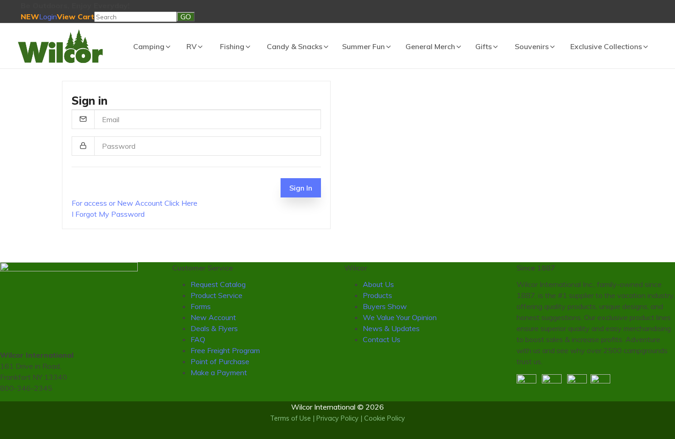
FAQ (198, 339)
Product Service (216, 295)
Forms (201, 306)
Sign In (300, 187)
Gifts (483, 46)
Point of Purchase (220, 361)
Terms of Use (290, 418)
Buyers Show (385, 306)
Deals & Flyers (214, 328)
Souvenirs (532, 46)
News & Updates (391, 328)
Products (377, 295)
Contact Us (381, 339)
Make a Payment (219, 372)
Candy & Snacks (294, 46)
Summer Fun (363, 46)
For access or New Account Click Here (134, 203)
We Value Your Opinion (400, 317)
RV (191, 46)
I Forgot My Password (108, 214)
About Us (378, 284)
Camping (148, 46)
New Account (213, 317)
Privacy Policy (337, 418)
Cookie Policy (384, 418)
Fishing (232, 46)
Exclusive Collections (606, 46)
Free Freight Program (225, 350)
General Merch (430, 46)
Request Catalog (218, 284)
